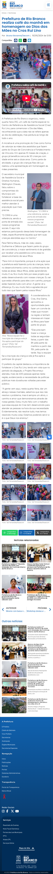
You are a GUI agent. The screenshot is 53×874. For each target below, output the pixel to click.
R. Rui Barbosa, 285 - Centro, (27, 866)
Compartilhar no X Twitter (44, 533)
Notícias (12, 13)
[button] (15, 40)
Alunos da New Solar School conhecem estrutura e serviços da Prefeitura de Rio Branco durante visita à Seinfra (38, 567)
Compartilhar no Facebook (27, 533)
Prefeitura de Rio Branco (19, 872)
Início (4, 13)
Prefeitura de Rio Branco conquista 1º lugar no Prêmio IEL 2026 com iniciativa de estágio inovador (38, 597)
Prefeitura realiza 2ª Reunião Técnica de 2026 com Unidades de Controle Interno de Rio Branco (14, 566)
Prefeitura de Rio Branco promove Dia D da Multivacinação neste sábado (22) (11, 597)
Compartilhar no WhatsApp (11, 533)
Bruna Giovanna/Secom (17, 35)
